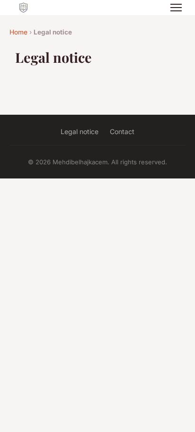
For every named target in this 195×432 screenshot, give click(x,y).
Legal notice (79, 131)
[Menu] (176, 7)
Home (18, 32)
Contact (122, 131)
